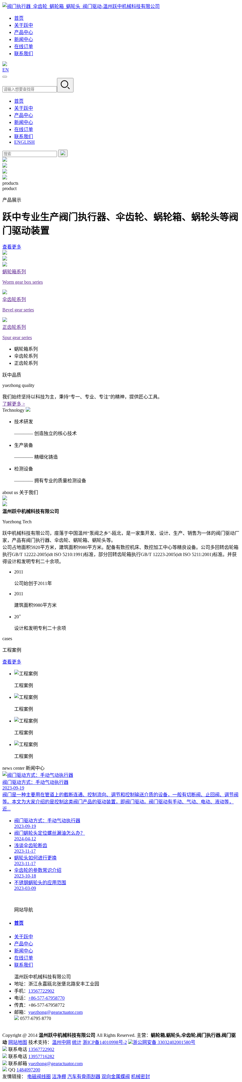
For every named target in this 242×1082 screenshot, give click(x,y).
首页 (19, 18)
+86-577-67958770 (46, 998)
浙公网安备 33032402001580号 (164, 1042)
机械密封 (140, 1076)
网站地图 (17, 1042)
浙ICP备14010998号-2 (105, 1042)
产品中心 (23, 32)
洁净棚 (59, 1076)
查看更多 (11, 246)
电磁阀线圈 (39, 1076)
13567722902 (41, 990)
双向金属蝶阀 (116, 1076)
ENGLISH (24, 142)
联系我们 (23, 53)
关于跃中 (23, 25)
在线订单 (23, 46)
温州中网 (61, 1042)
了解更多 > (13, 403)
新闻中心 (23, 39)
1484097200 (28, 1069)
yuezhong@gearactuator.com (55, 1012)
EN (5, 69)
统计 (76, 1042)
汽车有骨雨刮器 (83, 1076)
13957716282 (41, 1056)
